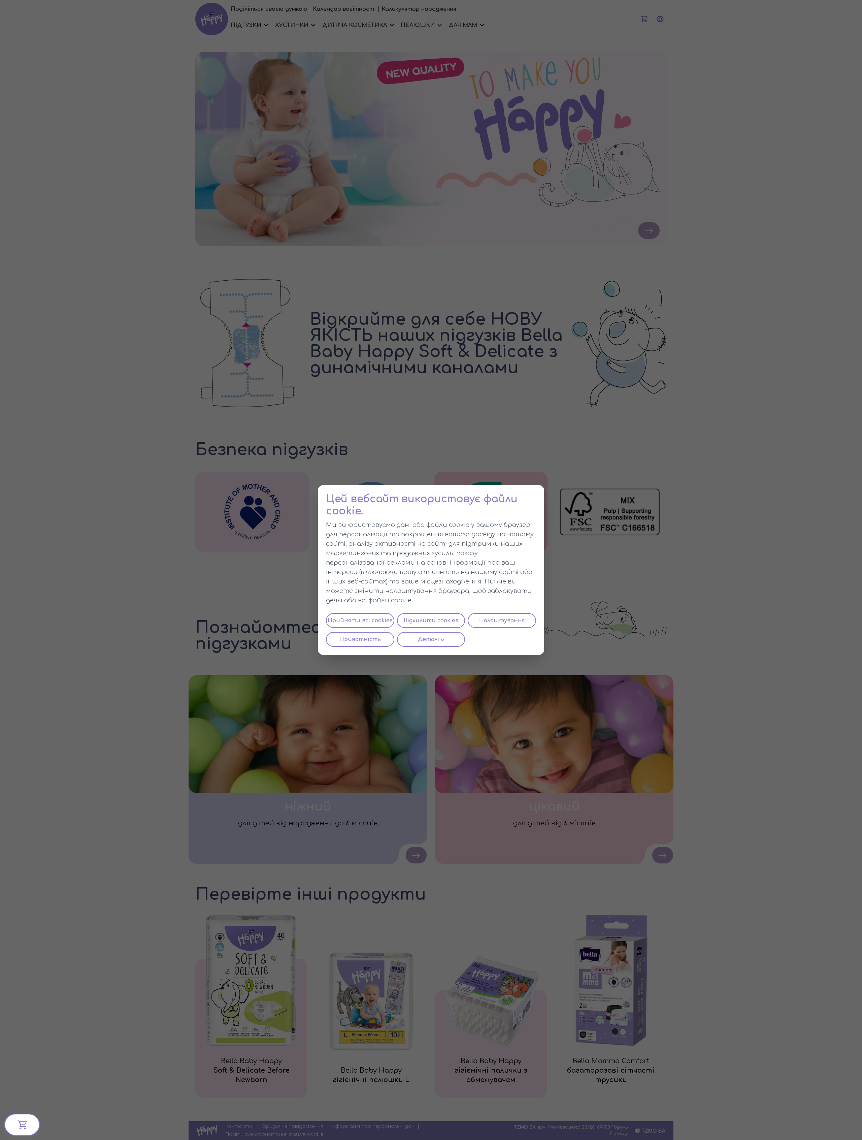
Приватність (360, 639)
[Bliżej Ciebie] (22, 1125)
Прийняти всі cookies (360, 621)
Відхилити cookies (431, 621)
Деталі (428, 639)
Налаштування (502, 621)
